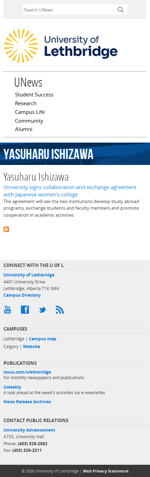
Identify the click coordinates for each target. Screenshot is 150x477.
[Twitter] (43, 311)
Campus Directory (22, 295)
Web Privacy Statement (106, 471)
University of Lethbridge (28, 274)
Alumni (23, 130)
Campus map (43, 338)
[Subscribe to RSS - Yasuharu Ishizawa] (75, 228)
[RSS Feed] (61, 311)
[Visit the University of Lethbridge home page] (60, 62)
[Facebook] (26, 311)
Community (29, 121)
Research (26, 104)
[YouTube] (8, 311)
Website (31, 346)
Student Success (34, 95)
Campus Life (30, 112)
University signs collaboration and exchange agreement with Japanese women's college (69, 190)
